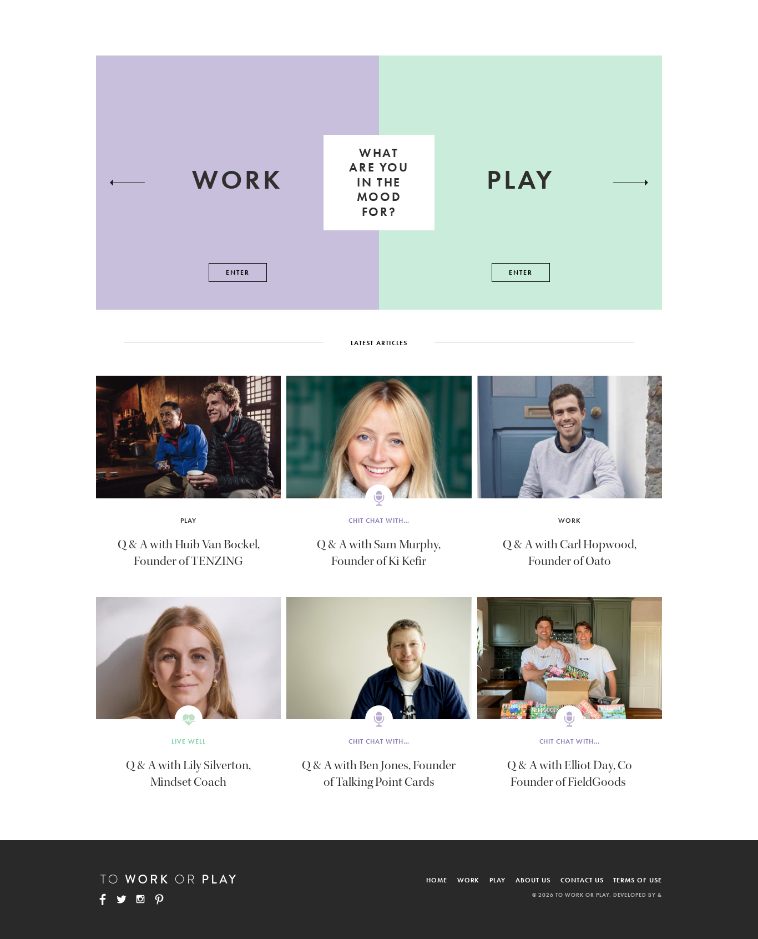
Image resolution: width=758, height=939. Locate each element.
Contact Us (582, 880)
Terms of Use (637, 880)
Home (436, 880)
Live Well (188, 741)
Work (569, 520)
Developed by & (637, 894)
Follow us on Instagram (140, 899)
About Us (533, 880)
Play (188, 520)
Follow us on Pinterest (159, 899)
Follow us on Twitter (121, 899)
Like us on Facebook (102, 899)
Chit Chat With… (378, 520)
